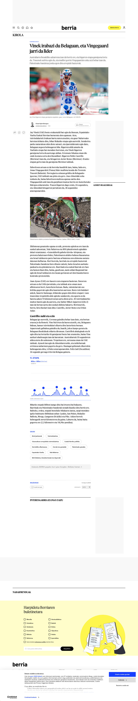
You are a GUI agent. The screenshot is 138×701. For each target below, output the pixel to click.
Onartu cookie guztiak (122, 674)
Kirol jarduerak (37, 436)
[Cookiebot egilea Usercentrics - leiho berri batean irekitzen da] (12, 697)
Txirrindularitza (53, 436)
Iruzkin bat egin (38, 487)
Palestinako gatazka (78, 447)
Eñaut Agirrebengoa (42, 123)
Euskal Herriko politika (72, 441)
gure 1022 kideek (36, 676)
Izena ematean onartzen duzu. (40, 642)
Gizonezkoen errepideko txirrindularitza (45, 441)
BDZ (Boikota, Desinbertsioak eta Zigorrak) (46, 458)
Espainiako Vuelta (38, 452)
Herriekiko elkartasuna (39, 447)
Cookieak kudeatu (31, 697)
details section (89, 692)
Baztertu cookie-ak (122, 685)
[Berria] (20, 666)
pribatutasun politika (40, 642)
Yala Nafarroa (54, 452)
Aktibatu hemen (74, 467)
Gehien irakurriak (103, 185)
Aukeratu (121, 680)
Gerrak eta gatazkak (59, 447)
